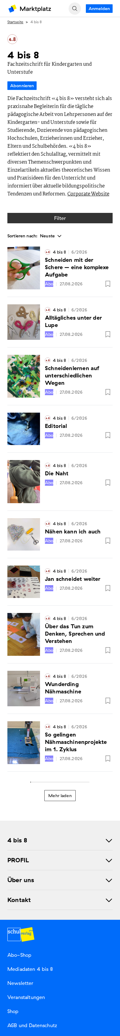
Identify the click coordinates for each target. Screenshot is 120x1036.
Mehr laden (59, 795)
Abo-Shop (19, 955)
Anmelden (99, 8)
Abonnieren (22, 85)
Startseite (15, 22)
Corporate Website (88, 194)
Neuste (48, 236)
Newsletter (20, 983)
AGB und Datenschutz (32, 1025)
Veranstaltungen (26, 997)
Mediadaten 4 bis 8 (30, 969)
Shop (13, 1011)
